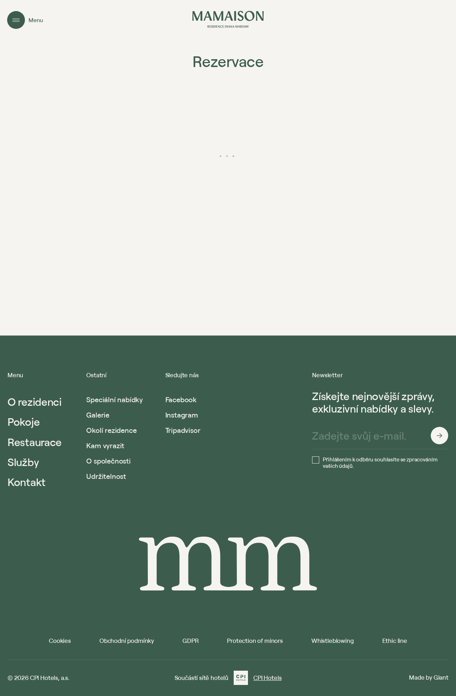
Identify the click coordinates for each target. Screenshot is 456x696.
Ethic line (394, 640)
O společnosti (108, 460)
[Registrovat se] (440, 436)
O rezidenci (34, 401)
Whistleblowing (332, 640)
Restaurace (34, 442)
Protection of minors (255, 640)
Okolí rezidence (111, 430)
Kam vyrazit (105, 445)
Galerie (97, 414)
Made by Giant (429, 677)
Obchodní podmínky (126, 640)
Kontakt (26, 481)
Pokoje (23, 421)
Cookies (60, 640)
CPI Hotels (267, 677)
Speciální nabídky (114, 399)
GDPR (190, 640)
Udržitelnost (106, 476)
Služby (23, 462)
